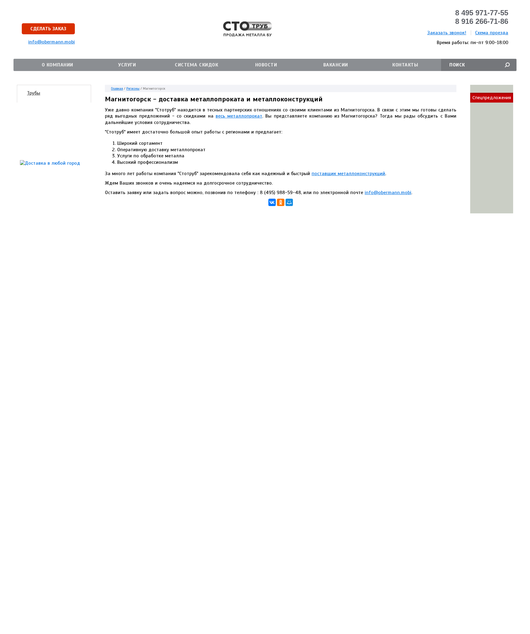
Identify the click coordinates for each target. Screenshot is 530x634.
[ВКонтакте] (272, 202)
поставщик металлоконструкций (348, 174)
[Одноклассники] (280, 202)
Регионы (133, 88)
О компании (57, 65)
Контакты (405, 65)
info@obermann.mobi (388, 192)
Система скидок (196, 65)
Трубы (33, 93)
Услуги (127, 65)
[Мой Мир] (289, 202)
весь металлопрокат (239, 116)
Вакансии (335, 65)
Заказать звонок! (446, 32)
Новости (266, 65)
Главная (117, 88)
